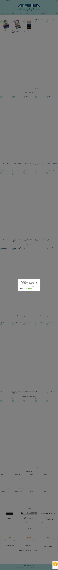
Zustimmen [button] (30, 288)
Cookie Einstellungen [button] (23, 288)
